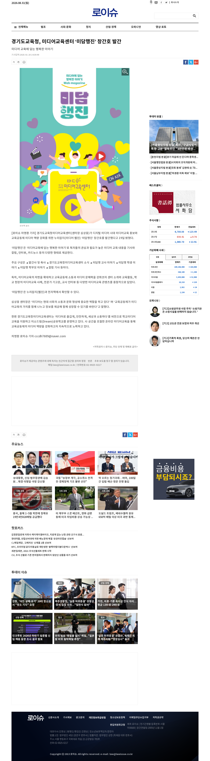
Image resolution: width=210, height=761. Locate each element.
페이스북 (185, 62)
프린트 (24, 62)
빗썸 (157, 257)
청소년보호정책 (117, 717)
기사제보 (67, 717)
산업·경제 (111, 27)
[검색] (195, 16)
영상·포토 (161, 27)
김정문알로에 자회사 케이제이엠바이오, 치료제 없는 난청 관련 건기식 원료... (47, 534)
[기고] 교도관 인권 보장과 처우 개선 (180, 323)
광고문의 (80, 717)
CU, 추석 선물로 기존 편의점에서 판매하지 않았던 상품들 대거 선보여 (44, 555)
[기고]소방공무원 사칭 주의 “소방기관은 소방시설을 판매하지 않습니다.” (182, 310)
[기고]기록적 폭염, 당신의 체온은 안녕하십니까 (181, 340)
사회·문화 (66, 27)
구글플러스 (196, 62)
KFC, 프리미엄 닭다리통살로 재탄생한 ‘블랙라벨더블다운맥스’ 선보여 (44, 547)
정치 (88, 27)
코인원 (190, 257)
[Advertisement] (44, 400)
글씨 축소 (13, 62)
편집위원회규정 (117, 724)
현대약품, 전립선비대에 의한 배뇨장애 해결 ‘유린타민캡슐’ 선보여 (42, 538)
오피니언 (136, 27)
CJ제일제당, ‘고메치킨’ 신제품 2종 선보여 (31, 543)
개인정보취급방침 (97, 717)
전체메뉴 (23, 27)
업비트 (174, 257)
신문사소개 (53, 717)
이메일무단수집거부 (138, 717)
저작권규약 (158, 717)
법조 (43, 27)
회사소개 (174, 2)
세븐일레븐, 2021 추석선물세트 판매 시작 (31, 551)
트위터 (191, 62)
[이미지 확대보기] (125, 72)
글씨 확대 (18, 62)
